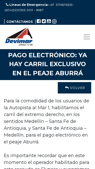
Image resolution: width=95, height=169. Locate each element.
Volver (77, 88)
